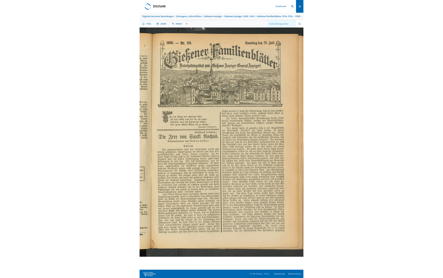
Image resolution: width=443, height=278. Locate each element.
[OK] (292, 6)
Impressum (279, 274)
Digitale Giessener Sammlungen (158, 16)
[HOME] (154, 6)
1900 (297, 16)
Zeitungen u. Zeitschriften (188, 16)
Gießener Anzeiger (213, 16)
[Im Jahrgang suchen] (299, 24)
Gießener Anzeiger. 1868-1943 (239, 16)
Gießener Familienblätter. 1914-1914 (275, 16)
